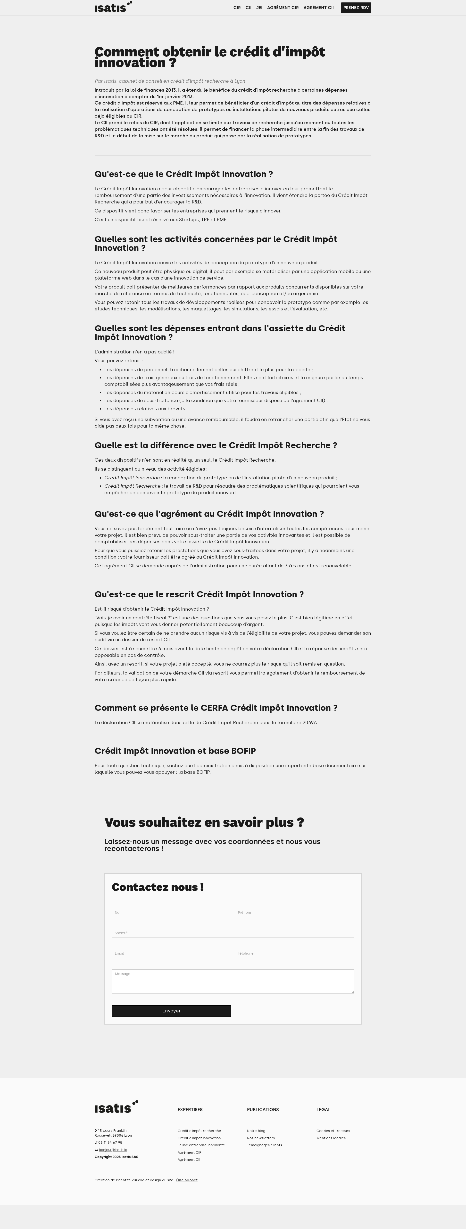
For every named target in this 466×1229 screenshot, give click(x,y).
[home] (113, 6)
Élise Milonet (187, 1180)
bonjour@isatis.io (113, 1150)
